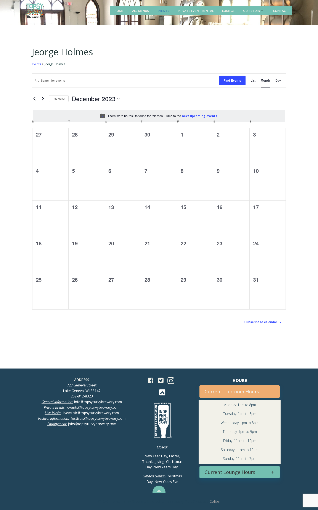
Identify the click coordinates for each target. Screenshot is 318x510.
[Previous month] (34, 98)
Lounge (228, 11)
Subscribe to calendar (260, 322)
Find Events (232, 80)
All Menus (140, 11)
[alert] (159, 116)
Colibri (215, 501)
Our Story (251, 11)
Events (163, 11)
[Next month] (42, 98)
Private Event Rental (196, 11)
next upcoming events (199, 116)
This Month (58, 98)
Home (119, 11)
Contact (280, 11)
